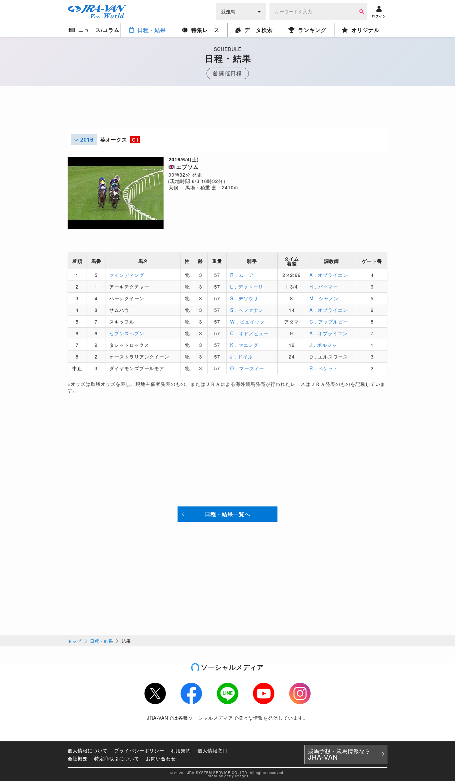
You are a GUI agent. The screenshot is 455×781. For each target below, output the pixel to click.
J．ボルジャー (325, 345)
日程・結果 (101, 641)
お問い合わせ (161, 758)
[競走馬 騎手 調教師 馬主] (241, 11)
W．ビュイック (247, 321)
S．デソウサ (244, 298)
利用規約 (181, 750)
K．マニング (244, 345)
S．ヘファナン (246, 310)
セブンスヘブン (126, 333)
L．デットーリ (246, 286)
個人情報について (88, 750)
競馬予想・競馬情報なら (339, 754)
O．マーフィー (247, 368)
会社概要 (78, 758)
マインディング (126, 275)
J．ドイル (241, 356)
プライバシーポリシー (139, 750)
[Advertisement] (227, 114)
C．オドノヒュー (249, 333)
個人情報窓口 (213, 750)
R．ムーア (242, 275)
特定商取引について (116, 758)
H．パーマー (323, 286)
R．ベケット (323, 368)
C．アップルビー (328, 321)
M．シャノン (324, 298)
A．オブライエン (328, 275)
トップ (75, 641)
